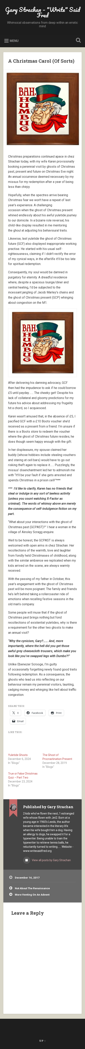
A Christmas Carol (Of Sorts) (41, 61)
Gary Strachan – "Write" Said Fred (42, 12)
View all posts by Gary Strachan (51, 860)
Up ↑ (42, 1040)
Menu (14, 41)
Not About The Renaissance (32, 888)
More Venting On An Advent (32, 894)
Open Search (78, 40)
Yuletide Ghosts (18, 755)
